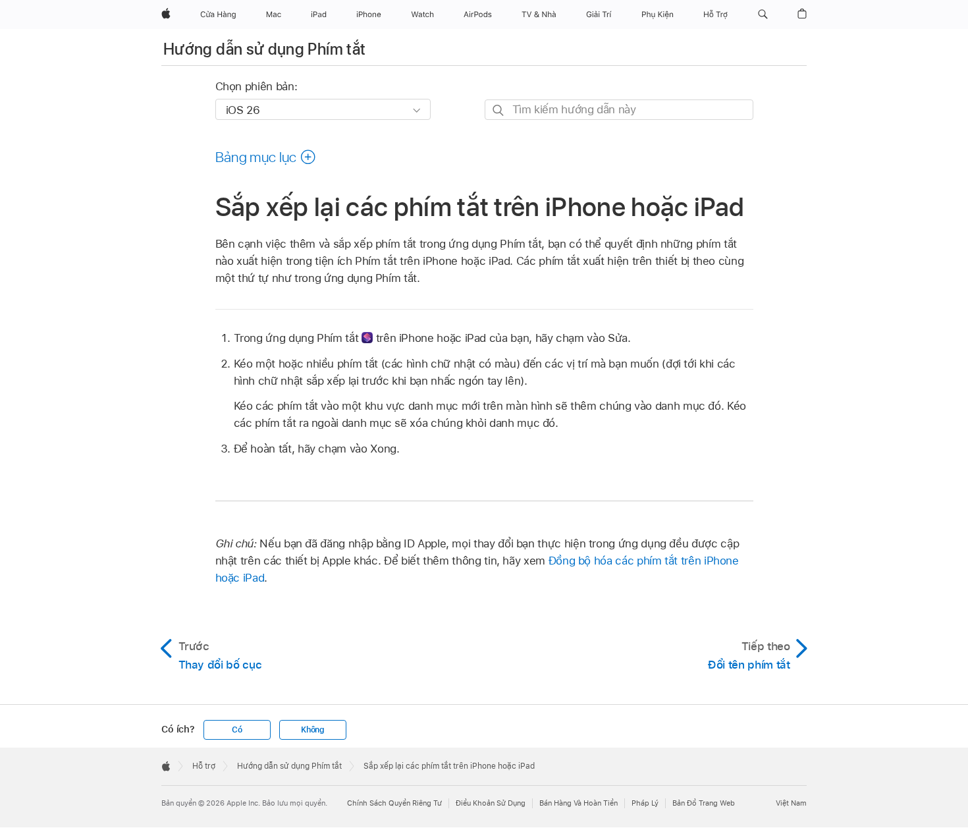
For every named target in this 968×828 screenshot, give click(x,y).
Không (313, 729)
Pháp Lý (645, 803)
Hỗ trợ (203, 766)
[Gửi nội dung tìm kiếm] (499, 110)
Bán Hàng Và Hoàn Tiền (578, 803)
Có (237, 729)
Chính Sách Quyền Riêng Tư (394, 803)
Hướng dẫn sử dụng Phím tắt (264, 49)
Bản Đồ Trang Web (703, 803)
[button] (763, 14)
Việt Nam (791, 803)
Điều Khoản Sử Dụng (490, 803)
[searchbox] (619, 109)
